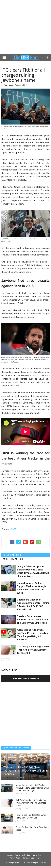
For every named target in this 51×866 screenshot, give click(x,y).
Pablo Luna (8, 85)
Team (17, 855)
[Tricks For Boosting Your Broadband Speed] (7, 830)
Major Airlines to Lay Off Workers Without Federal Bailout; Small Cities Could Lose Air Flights (32, 788)
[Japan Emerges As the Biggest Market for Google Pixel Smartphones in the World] (8, 586)
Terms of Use (28, 858)
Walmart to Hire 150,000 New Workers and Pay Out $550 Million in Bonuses (25, 770)
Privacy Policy (15, 858)
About (10, 855)
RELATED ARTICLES (12, 555)
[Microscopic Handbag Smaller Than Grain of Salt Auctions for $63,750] (8, 650)
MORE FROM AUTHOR (13, 559)
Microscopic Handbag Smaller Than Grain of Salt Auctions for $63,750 (33, 649)
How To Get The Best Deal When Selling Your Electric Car (31, 816)
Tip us (39, 858)
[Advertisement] (25, 26)
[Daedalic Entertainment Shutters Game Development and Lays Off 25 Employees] (8, 619)
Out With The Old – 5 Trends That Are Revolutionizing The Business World (31, 803)
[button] (47, 57)
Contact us (37, 855)
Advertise (26, 855)
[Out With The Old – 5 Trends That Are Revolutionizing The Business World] (7, 803)
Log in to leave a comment (25, 678)
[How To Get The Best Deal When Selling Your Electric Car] (7, 818)
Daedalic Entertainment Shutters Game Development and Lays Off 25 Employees (33, 619)
